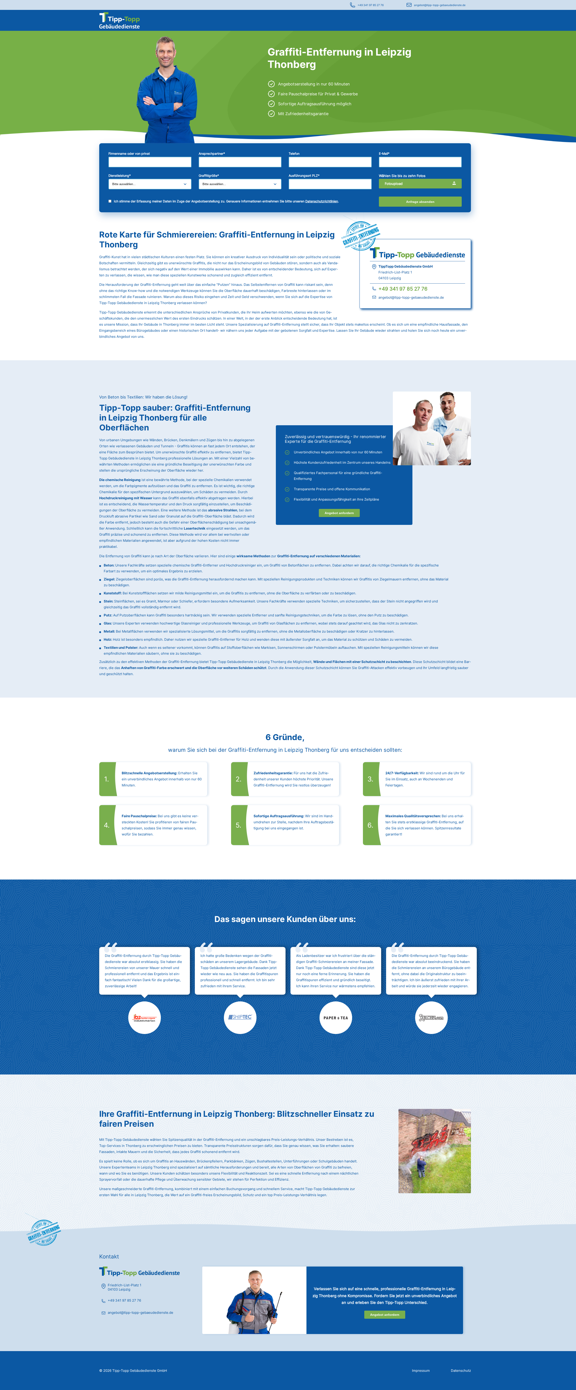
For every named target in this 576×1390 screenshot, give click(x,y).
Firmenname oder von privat (129, 153)
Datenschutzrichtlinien (321, 201)
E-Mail (384, 153)
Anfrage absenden (420, 202)
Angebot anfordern (339, 513)
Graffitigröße (209, 175)
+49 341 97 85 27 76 (371, 5)
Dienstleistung (119, 175)
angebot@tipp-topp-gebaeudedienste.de (440, 5)
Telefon (294, 153)
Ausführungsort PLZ (304, 175)
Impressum (421, 1370)
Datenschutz (461, 1370)
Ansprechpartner (212, 153)
